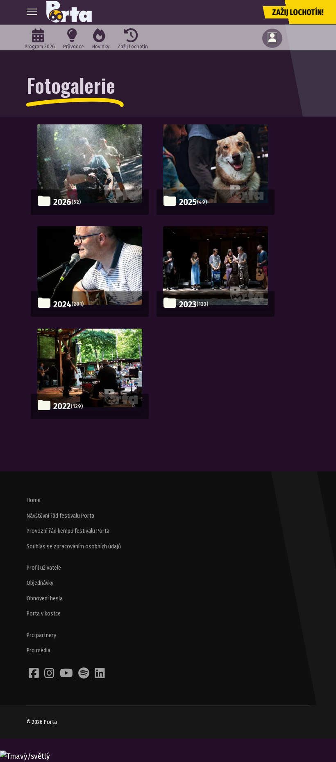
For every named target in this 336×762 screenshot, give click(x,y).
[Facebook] (34, 675)
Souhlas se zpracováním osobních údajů (74, 546)
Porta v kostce (44, 613)
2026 (62, 201)
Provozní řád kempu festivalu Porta (68, 531)
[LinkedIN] (100, 675)
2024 (62, 304)
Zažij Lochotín (133, 46)
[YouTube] (67, 675)
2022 (61, 406)
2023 (187, 304)
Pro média (38, 650)
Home (34, 500)
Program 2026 (40, 46)
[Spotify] (84, 675)
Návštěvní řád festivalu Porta (60, 515)
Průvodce (73, 46)
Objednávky (40, 582)
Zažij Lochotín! (298, 12)
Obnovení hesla (45, 598)
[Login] (272, 38)
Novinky (100, 46)
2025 (188, 201)
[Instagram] (50, 675)
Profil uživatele (44, 567)
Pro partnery (41, 635)
